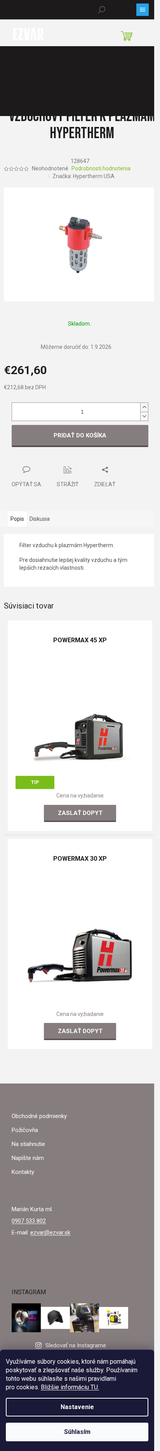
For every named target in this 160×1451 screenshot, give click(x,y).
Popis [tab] (17, 519)
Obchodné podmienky (39, 1116)
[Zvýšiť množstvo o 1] (144, 407)
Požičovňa (25, 1130)
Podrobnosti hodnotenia (100, 168)
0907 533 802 (29, 1220)
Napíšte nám (28, 1158)
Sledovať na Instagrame (75, 1345)
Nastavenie (77, 1407)
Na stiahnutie (28, 1144)
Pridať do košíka (80, 435)
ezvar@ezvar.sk (50, 1232)
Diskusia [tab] (40, 519)
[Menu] (142, 9)
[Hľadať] (102, 9)
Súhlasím (77, 1431)
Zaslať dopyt (80, 812)
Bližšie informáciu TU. (70, 1387)
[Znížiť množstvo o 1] (144, 416)
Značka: (83, 176)
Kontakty (23, 1171)
